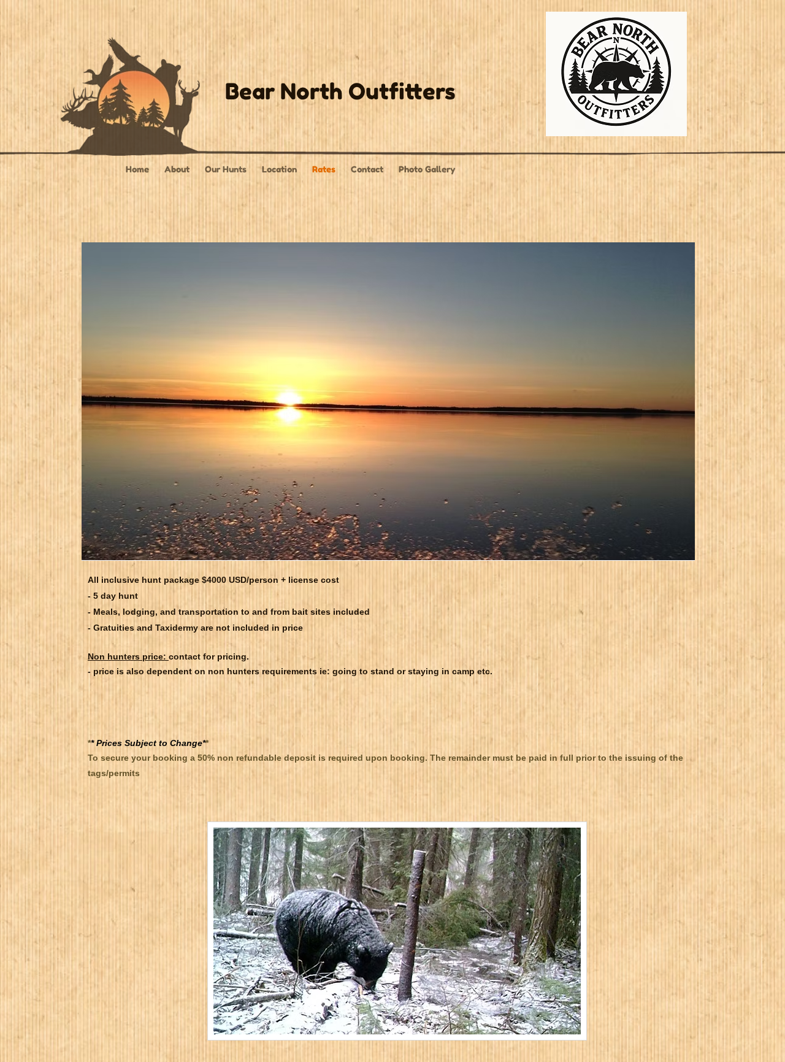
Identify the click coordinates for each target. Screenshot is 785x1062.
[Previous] (98, 401)
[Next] (677, 401)
